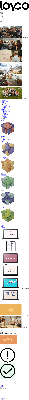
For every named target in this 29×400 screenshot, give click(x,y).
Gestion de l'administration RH (5, 101)
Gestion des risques (4, 116)
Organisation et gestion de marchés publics (6, 114)
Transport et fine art (5, 105)
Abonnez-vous (1, 334)
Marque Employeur (4, 102)
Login (1, 19)
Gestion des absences (4, 100)
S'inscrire (14, 383)
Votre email (12, 379)
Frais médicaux (3, 108)
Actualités (2, 15)
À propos (2, 13)
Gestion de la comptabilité (4, 112)
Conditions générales (3, 398)
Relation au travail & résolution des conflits (6, 111)
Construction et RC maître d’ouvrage (6, 106)
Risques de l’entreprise (4, 103)
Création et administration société (5, 113)
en (2, 20)
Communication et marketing (4, 117)
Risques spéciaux (4, 107)
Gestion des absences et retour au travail (5, 110)
